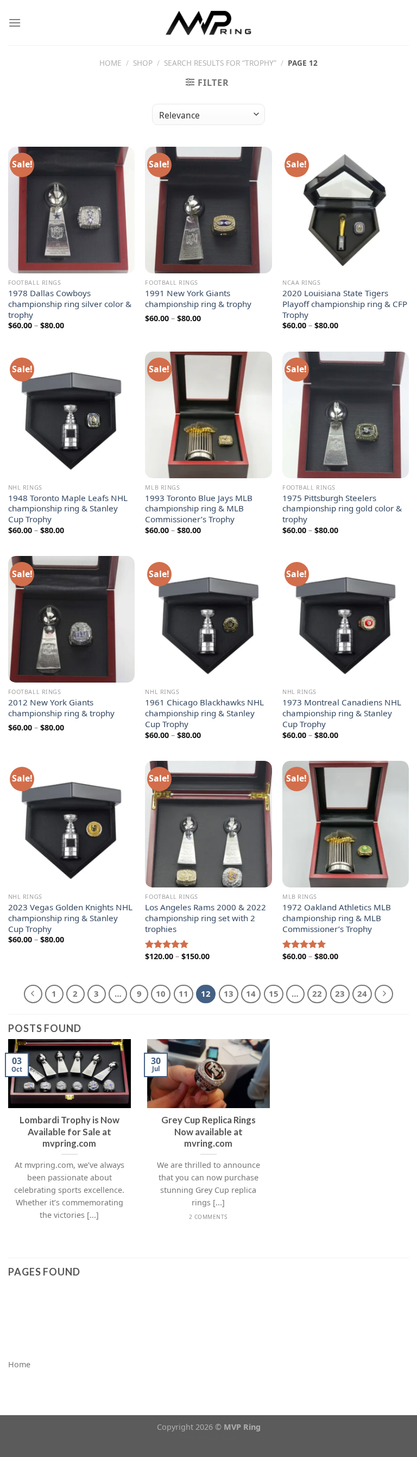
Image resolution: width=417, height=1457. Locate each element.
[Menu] (14, 22)
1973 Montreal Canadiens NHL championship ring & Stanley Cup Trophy (341, 713)
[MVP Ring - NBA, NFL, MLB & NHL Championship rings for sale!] (209, 22)
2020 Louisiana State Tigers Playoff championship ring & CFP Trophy (344, 304)
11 (183, 993)
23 (340, 993)
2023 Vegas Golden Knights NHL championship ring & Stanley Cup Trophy (70, 918)
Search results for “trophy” (220, 63)
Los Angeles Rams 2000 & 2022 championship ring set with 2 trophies (205, 918)
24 (362, 993)
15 (274, 993)
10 (161, 993)
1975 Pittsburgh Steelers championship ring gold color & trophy (342, 509)
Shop (143, 63)
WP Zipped (225, 1437)
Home (110, 63)
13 (228, 993)
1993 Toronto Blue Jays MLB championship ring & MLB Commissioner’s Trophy (198, 509)
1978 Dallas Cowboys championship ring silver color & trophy (69, 304)
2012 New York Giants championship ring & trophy (61, 707)
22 (317, 993)
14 (251, 993)
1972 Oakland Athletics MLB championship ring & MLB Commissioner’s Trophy (336, 918)
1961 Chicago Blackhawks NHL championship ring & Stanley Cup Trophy (204, 713)
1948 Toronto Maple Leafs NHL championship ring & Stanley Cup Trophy (68, 509)
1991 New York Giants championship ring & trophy (198, 298)
